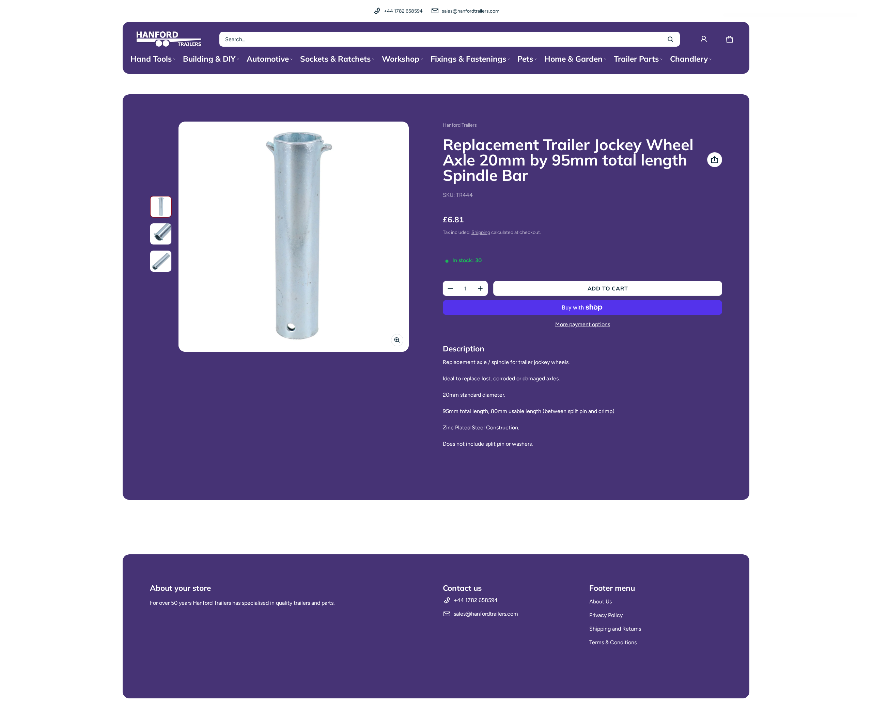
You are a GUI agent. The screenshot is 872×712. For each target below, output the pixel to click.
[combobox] (449, 39)
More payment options (582, 324)
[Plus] (480, 288)
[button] (729, 39)
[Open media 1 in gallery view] (161, 207)
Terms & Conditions (613, 642)
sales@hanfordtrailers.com (470, 11)
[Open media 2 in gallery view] (161, 234)
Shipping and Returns (615, 629)
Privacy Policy (606, 615)
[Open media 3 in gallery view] (161, 261)
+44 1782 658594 (403, 11)
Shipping (480, 232)
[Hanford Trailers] (169, 39)
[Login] (703, 39)
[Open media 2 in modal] (293, 237)
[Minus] (450, 288)
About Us (600, 601)
